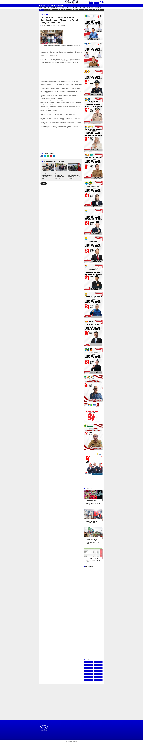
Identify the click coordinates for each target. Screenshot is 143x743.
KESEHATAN (86, 670)
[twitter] (40, 2)
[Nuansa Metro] (71, 3)
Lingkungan (97, 7)
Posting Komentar (43, 186)
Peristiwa (41, 7)
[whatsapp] (48, 156)
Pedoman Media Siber (58, 5)
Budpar (92, 7)
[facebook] (41, 156)
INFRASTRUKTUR (97, 667)
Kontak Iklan (50, 5)
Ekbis (48, 7)
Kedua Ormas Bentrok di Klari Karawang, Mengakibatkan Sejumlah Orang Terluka (92, 521)
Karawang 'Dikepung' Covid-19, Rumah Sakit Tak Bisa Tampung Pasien (93, 560)
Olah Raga (64, 7)
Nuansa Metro (74, 741)
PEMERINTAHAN (87, 673)
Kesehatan (69, 7)
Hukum (45, 7)
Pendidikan (53, 7)
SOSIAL (85, 679)
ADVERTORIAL (87, 661)
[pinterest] (51, 156)
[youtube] (43, 2)
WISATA (95, 679)
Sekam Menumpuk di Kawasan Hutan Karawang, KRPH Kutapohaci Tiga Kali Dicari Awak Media (72, 9)
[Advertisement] (61, 72)
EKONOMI (86, 664)
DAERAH (46, 153)
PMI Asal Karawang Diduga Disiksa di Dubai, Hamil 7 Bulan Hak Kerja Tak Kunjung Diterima (99, 9)
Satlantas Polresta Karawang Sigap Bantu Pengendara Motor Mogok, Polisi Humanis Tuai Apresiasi (74, 175)
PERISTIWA (86, 676)
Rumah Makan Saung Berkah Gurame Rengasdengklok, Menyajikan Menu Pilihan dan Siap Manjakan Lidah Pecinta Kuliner (92, 540)
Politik (73, 7)
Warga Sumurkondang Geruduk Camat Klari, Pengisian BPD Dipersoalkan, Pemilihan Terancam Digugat (47, 175)
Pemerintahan (78, 7)
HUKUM (85, 667)
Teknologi (88, 7)
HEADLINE (46, 14)
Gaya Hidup (83, 7)
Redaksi (44, 5)
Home (40, 5)
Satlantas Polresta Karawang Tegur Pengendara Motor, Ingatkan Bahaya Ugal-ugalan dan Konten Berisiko (60, 175)
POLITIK (95, 676)
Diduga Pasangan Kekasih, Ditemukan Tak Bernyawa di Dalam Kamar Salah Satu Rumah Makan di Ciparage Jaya (93, 502)
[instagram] (42, 2)
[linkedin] (54, 156)
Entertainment (58, 7)
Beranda (42, 14)
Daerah (101, 7)
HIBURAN (95, 664)
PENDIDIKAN (96, 673)
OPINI (95, 670)
